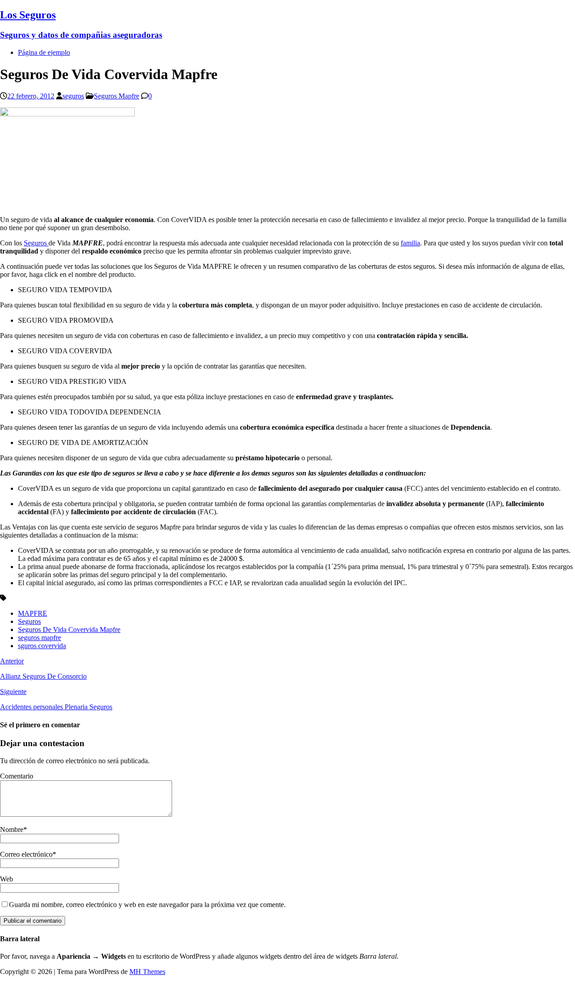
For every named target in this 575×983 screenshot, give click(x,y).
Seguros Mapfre (116, 96)
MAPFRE (32, 613)
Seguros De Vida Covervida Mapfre (69, 629)
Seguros (36, 243)
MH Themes (147, 971)
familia (410, 243)
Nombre (11, 829)
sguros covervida (42, 645)
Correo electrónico (26, 854)
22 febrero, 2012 (30, 96)
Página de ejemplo (44, 52)
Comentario (16, 776)
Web (6, 879)
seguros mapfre (39, 637)
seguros (73, 96)
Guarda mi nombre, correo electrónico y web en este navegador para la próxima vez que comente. (147, 904)
